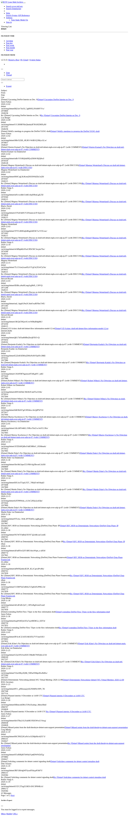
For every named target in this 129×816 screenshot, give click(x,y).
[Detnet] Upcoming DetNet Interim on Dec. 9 (55, 99)
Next (12, 795)
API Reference (24, 15)
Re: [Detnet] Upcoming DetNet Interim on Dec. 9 (60, 115)
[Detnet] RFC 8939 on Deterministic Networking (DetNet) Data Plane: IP (89, 526)
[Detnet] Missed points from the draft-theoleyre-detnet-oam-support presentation (96, 727)
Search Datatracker (13, 9)
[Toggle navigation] (25, 2)
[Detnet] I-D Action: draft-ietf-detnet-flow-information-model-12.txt (81, 328)
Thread (9, 75)
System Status (35, 60)
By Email (24, 60)
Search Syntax (12, 15)
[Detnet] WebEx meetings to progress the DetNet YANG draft (75, 131)
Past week (10, 45)
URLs (15, 814)
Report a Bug (13, 60)
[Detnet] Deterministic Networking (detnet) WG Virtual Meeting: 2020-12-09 (93, 680)
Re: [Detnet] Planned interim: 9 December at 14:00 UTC (68, 711)
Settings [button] (9, 18)
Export (8, 86)
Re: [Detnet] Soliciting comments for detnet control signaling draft (79, 777)
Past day (9, 43)
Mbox (3, 814)
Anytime (9, 41)
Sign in (9, 22)
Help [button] (8, 13)
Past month (10, 48)
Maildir (9, 814)
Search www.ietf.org (14, 6)
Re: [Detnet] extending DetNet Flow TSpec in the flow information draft (87, 628)
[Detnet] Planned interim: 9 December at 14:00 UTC (64, 696)
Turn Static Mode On (19, 20)
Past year (9, 50)
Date (8, 73)
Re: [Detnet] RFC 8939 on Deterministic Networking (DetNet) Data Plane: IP (94, 541)
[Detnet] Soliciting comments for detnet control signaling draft (74, 761)
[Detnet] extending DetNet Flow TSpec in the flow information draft (82, 612)
